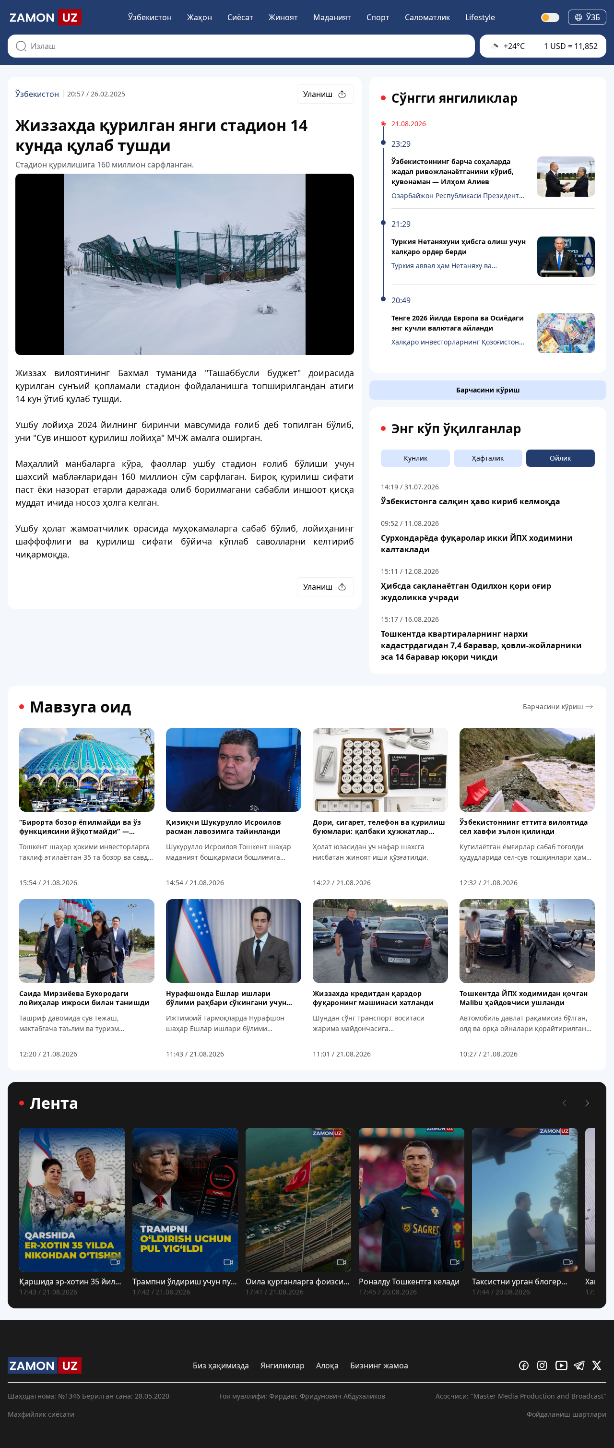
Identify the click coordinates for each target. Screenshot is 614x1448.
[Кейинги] (587, 1103)
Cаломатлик (427, 17)
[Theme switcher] (550, 17)
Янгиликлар (282, 1365)
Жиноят (283, 17)
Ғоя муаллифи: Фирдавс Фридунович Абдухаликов (302, 1396)
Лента (54, 1103)
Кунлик (415, 458)
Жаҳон (199, 17)
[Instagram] (544, 1365)
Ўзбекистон (150, 17)
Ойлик (560, 458)
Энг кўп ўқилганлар (456, 428)
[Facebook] (526, 1365)
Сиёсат (240, 17)
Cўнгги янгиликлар (454, 98)
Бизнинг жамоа (379, 1365)
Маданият (332, 17)
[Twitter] (599, 1365)
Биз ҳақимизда (221, 1365)
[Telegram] (581, 1365)
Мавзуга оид (80, 706)
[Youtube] (562, 1365)
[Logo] (45, 17)
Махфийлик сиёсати (41, 1414)
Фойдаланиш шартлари (566, 1414)
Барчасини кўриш (488, 389)
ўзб (593, 17)
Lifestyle (480, 17)
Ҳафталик (488, 458)
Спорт (378, 17)
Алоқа (327, 1365)
